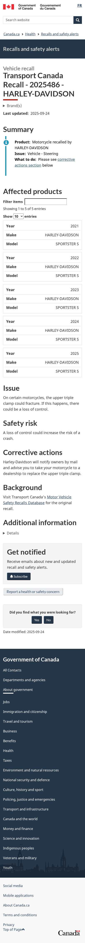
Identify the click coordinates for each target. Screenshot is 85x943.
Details (13, 533)
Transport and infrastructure (25, 809)
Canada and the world (20, 819)
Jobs (6, 702)
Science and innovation (21, 838)
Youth (7, 867)
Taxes (7, 760)
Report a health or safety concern (33, 591)
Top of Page (12, 929)
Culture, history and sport (23, 789)
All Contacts (12, 670)
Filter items (13, 201)
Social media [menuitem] (13, 885)
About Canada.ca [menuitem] (16, 905)
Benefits (9, 741)
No (48, 620)
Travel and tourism (18, 721)
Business (10, 731)
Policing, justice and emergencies (29, 799)
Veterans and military (20, 858)
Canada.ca (12, 34)
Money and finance (18, 828)
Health (30, 34)
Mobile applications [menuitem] (18, 895)
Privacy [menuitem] (8, 924)
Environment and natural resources (31, 770)
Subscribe (20, 576)
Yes (36, 620)
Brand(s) (14, 105)
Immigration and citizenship (25, 711)
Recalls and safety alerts (60, 34)
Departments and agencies (24, 680)
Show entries (20, 216)
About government (18, 689)
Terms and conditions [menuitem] (20, 915)
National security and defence (26, 780)
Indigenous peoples (18, 848)
